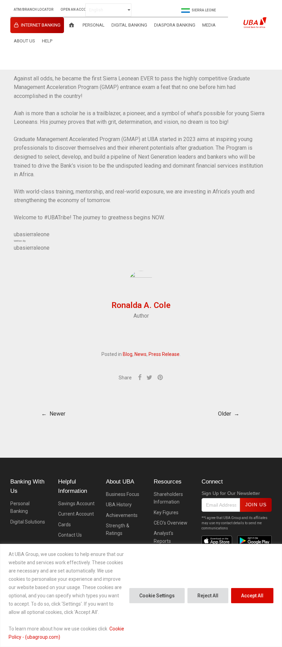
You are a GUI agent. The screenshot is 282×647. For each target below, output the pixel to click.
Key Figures (166, 512)
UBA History (119, 504)
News (140, 354)
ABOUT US (24, 40)
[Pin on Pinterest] (161, 377)
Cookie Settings (157, 595)
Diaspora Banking (174, 25)
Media (209, 25)
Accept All (252, 595)
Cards (64, 524)
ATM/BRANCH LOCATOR (34, 9)
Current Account (76, 514)
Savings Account (76, 503)
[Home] (71, 25)
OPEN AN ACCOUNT (77, 9)
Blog (127, 354)
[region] (141, 595)
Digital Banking (129, 25)
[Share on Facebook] (139, 377)
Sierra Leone (204, 10)
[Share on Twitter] (149, 377)
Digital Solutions (27, 522)
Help (47, 40)
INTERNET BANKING (41, 25)
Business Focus (122, 494)
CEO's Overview (170, 523)
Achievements (122, 515)
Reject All (207, 595)
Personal (94, 25)
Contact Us (70, 535)
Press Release (164, 354)
